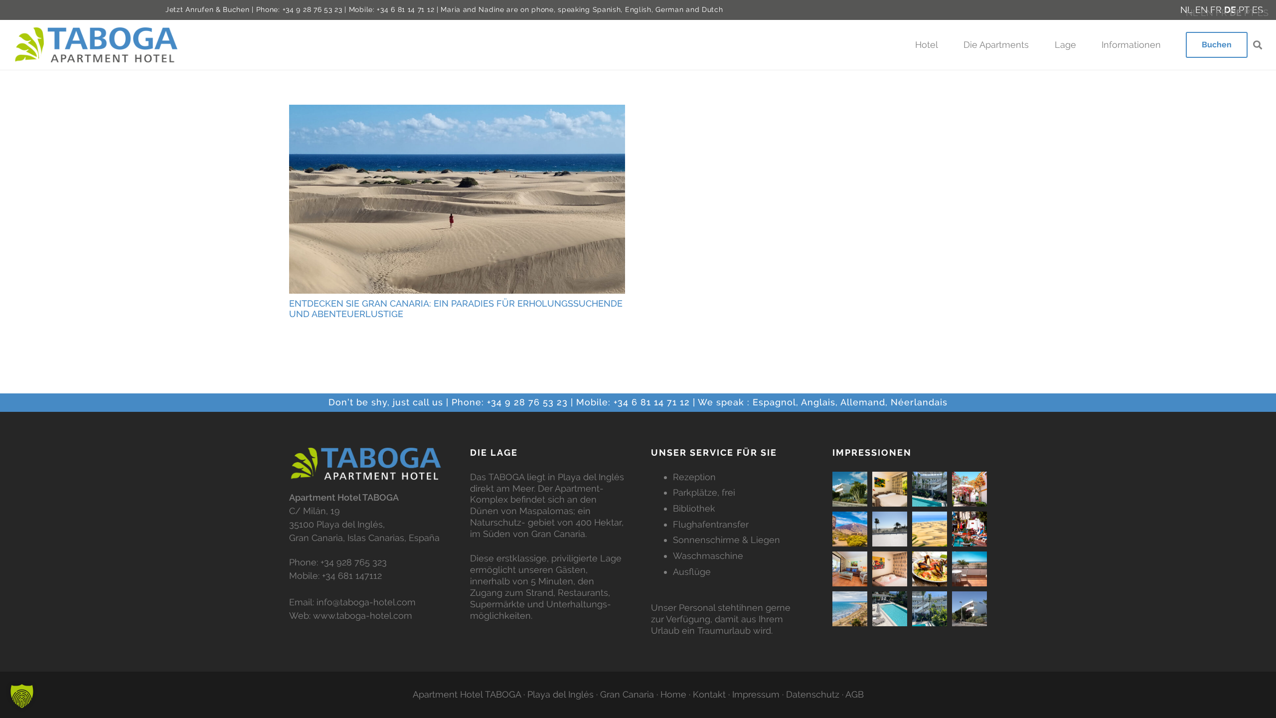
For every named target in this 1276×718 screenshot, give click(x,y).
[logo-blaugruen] (97, 44)
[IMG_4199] (889, 529)
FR (1221, 12)
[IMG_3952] (929, 489)
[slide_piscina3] (969, 529)
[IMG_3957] (889, 608)
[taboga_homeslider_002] (969, 568)
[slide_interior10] (849, 568)
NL (1192, 12)
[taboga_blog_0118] (929, 529)
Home (673, 694)
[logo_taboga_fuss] (366, 464)
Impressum (756, 694)
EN (1207, 12)
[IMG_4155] (969, 608)
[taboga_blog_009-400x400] (969, 489)
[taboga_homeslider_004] (929, 568)
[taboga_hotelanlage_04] (889, 489)
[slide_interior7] (889, 568)
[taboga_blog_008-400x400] (849, 529)
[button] (943, 45)
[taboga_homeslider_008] (849, 608)
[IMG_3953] (929, 608)
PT (1249, 12)
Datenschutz (812, 694)
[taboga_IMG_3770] (849, 489)
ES (1263, 12)
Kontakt (709, 694)
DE (1236, 12)
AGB (854, 694)
